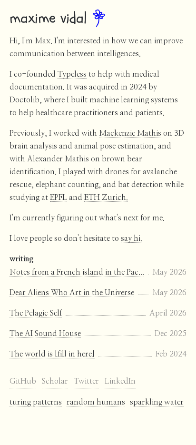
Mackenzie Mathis (130, 133)
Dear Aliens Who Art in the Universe (72, 293)
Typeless (72, 74)
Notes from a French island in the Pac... (77, 272)
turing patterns (36, 402)
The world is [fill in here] (52, 354)
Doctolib (24, 100)
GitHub (23, 381)
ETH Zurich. (106, 197)
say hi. (131, 238)
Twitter (86, 381)
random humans (96, 402)
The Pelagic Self (36, 313)
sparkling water (157, 402)
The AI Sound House (45, 333)
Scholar (55, 381)
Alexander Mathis (58, 159)
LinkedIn (120, 381)
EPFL (58, 197)
